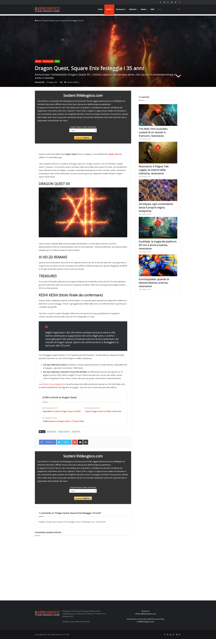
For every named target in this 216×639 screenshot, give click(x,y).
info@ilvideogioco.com (145, 621)
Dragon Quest (51, 432)
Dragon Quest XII (64, 432)
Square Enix (113, 154)
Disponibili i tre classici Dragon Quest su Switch (62, 411)
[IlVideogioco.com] (47, 9)
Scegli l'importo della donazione (83, 127)
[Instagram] (168, 2)
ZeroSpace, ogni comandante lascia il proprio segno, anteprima (156, 207)
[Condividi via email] (80, 442)
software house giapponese (53, 384)
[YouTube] (172, 2)
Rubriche (132, 9)
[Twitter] (175, 2)
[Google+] (74, 442)
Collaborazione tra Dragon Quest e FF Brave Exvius (63, 421)
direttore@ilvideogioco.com (145, 614)
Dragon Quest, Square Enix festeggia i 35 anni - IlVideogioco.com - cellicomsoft (75, 522)
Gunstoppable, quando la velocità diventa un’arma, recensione (154, 282)
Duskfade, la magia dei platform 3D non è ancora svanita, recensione (157, 245)
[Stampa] (85, 442)
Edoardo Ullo (39, 82)
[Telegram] (164, 2)
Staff (152, 9)
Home (100, 9)
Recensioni (120, 9)
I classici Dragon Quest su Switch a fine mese (102, 411)
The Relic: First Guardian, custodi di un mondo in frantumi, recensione (153, 132)
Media (143, 9)
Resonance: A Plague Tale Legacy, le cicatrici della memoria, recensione (154, 170)
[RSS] (160, 2)
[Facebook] (179, 2)
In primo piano (48, 61)
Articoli (108, 9)
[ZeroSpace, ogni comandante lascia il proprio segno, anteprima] (158, 190)
